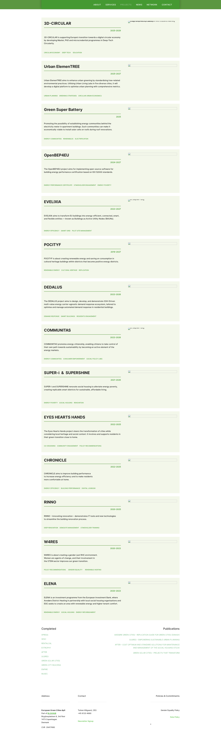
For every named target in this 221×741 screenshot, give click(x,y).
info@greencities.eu (86, 716)
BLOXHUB (52, 713)
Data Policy (175, 717)
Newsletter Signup (85, 721)
